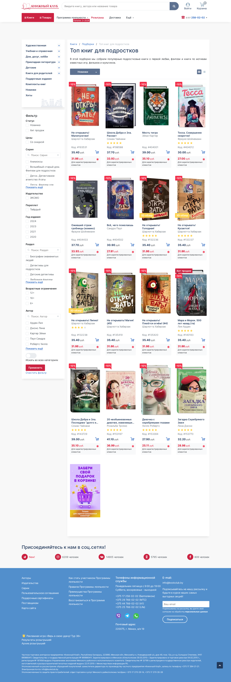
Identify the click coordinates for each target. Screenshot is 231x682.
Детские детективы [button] (42, 274)
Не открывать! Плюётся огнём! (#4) (155, 322)
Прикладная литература (40, 62)
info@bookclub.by (173, 582)
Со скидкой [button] (37, 141)
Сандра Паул (114, 228)
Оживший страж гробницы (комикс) (83, 227)
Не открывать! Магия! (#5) (120, 322)
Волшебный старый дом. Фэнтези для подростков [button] (43, 168)
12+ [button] (32, 292)
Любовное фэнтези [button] (41, 279)
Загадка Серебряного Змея (191, 421)
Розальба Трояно (117, 425)
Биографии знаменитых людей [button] (42, 258)
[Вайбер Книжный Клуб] (119, 616)
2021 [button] (33, 231)
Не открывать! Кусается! (186, 227)
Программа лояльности (71, 17)
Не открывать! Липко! (84, 320)
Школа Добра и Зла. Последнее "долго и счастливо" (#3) (83, 421)
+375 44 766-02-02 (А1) (130, 603)
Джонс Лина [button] (37, 328)
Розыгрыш (97, 17)
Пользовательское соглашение (40, 593)
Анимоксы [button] (36, 161)
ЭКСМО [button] (34, 197)
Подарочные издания (39, 78)
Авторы (26, 578)
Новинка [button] (35, 125)
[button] (174, 6)
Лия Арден (184, 326)
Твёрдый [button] (35, 209)
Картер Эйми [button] (38, 333)
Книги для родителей (39, 73)
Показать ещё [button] (34, 187)
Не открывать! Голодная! (151, 227)
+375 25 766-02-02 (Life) (130, 607)
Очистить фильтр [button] (36, 372)
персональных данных (196, 611)
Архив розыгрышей (33, 643)
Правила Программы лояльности (89, 586)
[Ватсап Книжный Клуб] (136, 616)
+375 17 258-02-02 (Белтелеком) (135, 596)
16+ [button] (32, 298)
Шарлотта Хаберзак (83, 138)
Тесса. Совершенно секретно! (190, 134)
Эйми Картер (150, 135)
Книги (30, 17)
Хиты (29, 95)
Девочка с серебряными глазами (156, 421)
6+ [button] (31, 303)
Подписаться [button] (175, 619)
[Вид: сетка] (199, 71)
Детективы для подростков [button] (37, 267)
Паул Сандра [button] (37, 338)
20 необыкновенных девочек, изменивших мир (120, 421)
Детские (31, 67)
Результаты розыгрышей (36, 639)
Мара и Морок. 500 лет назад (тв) (189, 322)
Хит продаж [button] (37, 130)
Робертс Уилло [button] (39, 344)
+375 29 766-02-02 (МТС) (131, 599)
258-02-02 (195, 17)
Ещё (128, 17)
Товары (46, 17)
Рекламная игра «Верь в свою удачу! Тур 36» (53, 635)
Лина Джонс (185, 425)
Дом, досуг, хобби (37, 56)
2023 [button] (33, 226)
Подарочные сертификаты (37, 598)
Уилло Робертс (151, 425)
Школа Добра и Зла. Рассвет (119, 134)
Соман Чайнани (116, 138)
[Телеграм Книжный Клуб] (127, 616)
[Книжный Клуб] (40, 6)
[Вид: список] (204, 71)
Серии (25, 588)
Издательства (30, 583)
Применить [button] (35, 367)
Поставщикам (30, 603)
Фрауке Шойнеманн (189, 138)
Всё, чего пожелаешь (120, 225)
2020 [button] (33, 236)
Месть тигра (150, 132)
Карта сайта (29, 608)
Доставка (115, 17)
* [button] (97, 160)
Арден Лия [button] (36, 322)
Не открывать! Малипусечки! (80, 134)
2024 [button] (33, 221)
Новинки (31, 89)
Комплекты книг (36, 84)
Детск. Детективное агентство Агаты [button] (40, 177)
